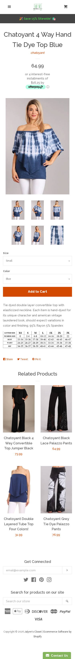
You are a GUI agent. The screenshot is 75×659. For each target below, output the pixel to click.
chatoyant (37, 53)
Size (6, 253)
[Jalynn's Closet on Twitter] (26, 580)
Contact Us (58, 655)
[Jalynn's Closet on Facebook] (33, 580)
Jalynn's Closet (33, 631)
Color (6, 271)
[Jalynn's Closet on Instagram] (49, 580)
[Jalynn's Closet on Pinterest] (41, 580)
